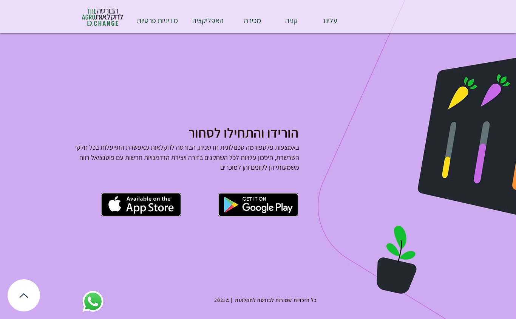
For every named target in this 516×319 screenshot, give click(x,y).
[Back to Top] (24, 295)
